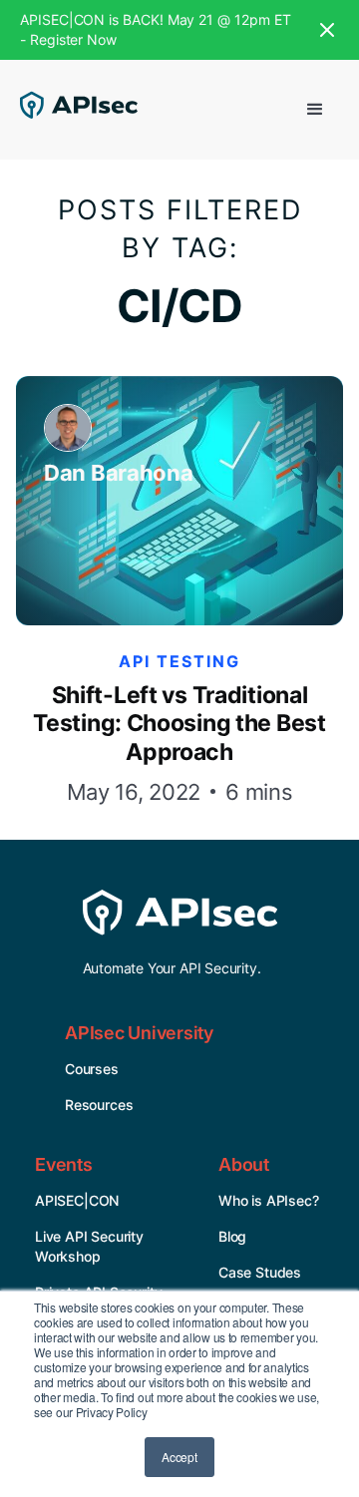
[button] (315, 110)
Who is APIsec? (268, 1200)
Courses (92, 1068)
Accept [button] (179, 1456)
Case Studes (259, 1272)
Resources (99, 1104)
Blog (232, 1236)
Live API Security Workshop (89, 1246)
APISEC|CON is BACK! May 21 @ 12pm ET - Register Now (155, 29)
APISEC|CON (77, 1200)
